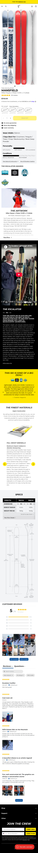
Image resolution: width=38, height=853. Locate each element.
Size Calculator (14, 106)
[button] (19, 617)
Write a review (24, 659)
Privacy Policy (24, 839)
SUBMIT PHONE (30, 833)
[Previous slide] (3, 392)
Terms (29, 839)
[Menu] (2, 6)
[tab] (20, 666)
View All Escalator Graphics (27, 161)
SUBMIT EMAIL (31, 829)
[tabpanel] (19, 736)
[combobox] (4, 833)
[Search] (6, 6)
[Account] (32, 6)
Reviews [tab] (8, 666)
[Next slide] (35, 392)
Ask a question (14, 659)
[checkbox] (30, 675)
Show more (19, 800)
